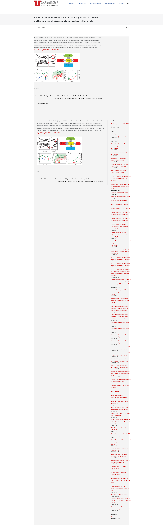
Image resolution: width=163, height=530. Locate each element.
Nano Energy (86, 523)
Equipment (122, 3)
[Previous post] (126, 27)
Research (71, 3)
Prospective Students (96, 3)
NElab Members (110, 3)
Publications (82, 3)
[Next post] (128, 27)
